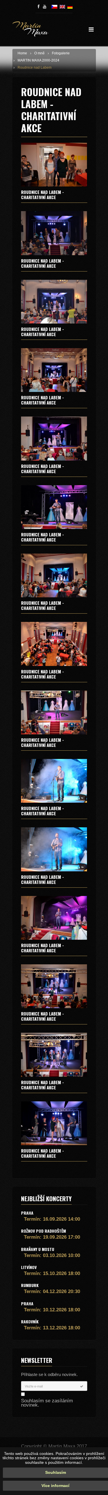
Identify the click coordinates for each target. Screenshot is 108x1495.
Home (22, 53)
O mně (39, 53)
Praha (27, 1213)
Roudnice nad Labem (35, 68)
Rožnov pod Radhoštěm (43, 1231)
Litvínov (29, 1267)
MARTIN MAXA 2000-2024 (38, 60)
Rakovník (30, 1321)
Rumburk (30, 1285)
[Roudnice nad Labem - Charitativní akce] (54, 165)
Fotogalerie (61, 53)
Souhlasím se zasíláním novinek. (47, 1403)
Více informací (55, 1485)
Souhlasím (55, 1472)
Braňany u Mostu (37, 1249)
